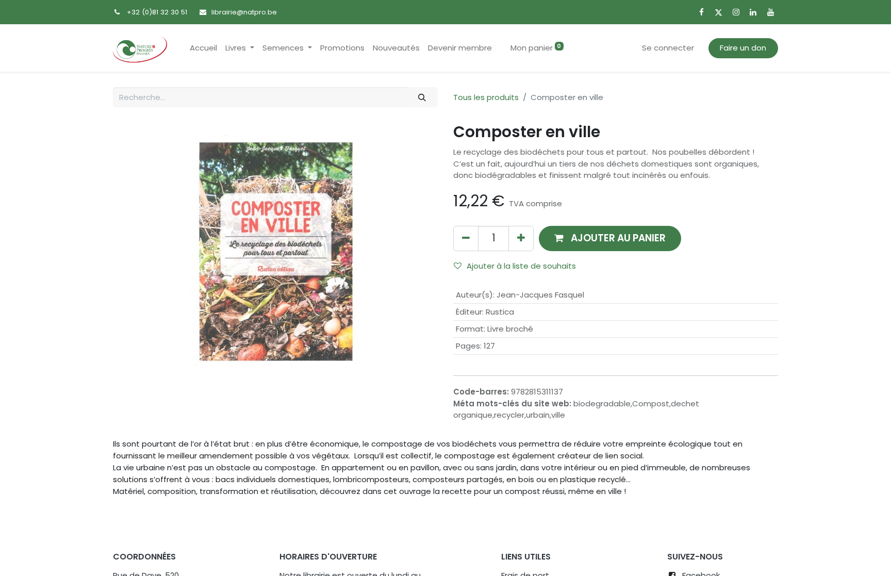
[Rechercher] (422, 97)
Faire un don (743, 47)
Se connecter (668, 47)
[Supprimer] (465, 238)
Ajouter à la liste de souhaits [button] (521, 265)
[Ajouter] (521, 238)
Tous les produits (486, 97)
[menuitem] (203, 48)
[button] (610, 238)
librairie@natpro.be (244, 12)
